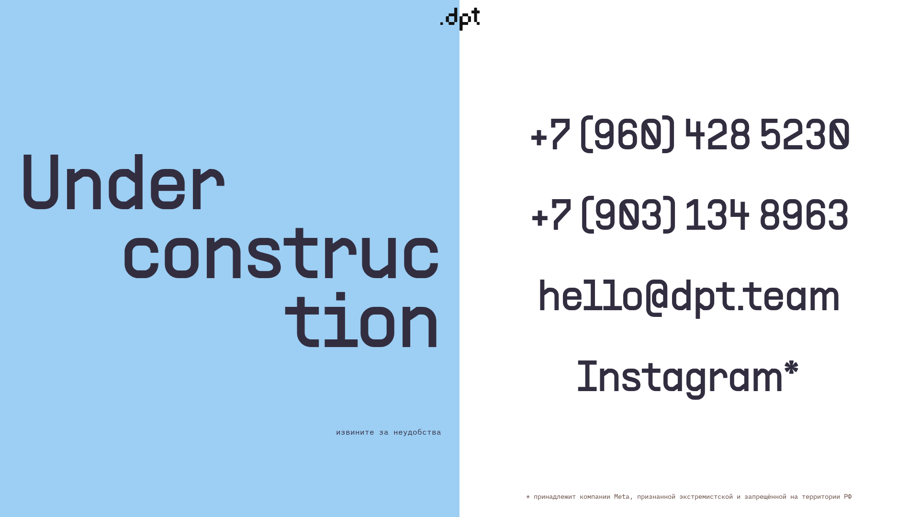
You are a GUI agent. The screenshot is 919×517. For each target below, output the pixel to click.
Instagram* (688, 380)
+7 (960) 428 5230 (689, 138)
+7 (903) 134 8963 (689, 219)
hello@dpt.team (689, 299)
